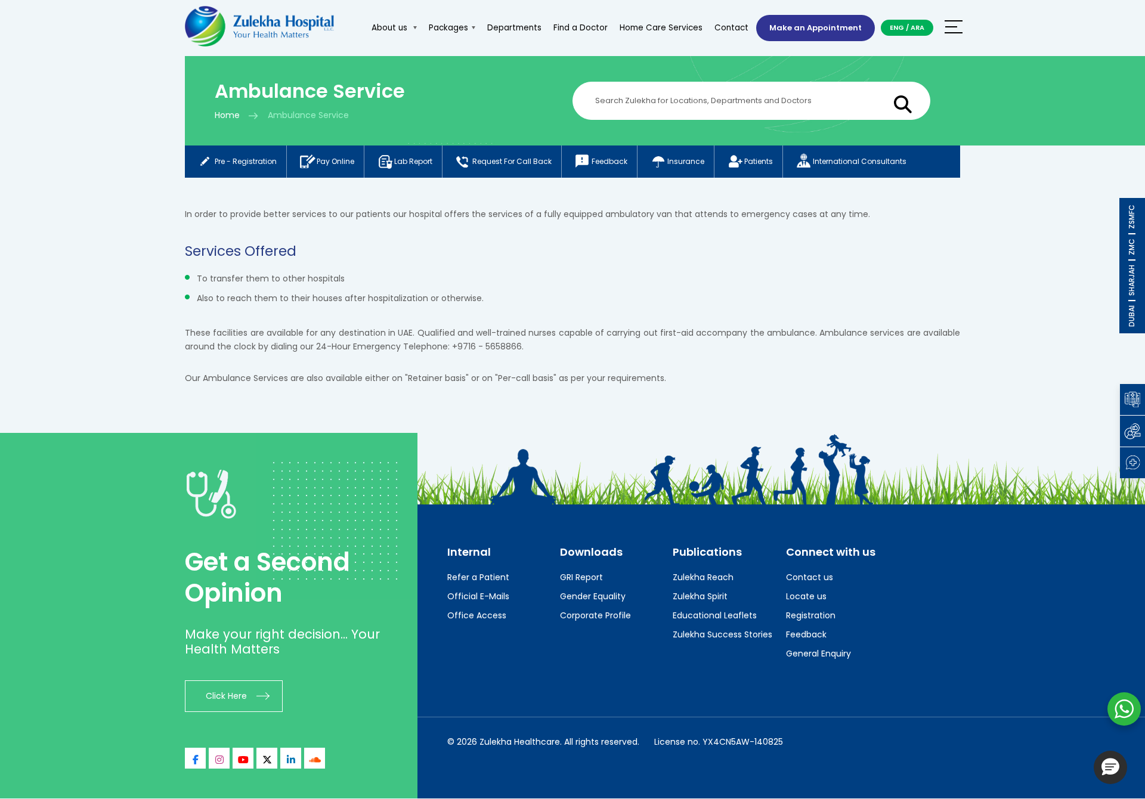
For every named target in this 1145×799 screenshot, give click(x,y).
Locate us (806, 596)
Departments (514, 27)
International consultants (859, 161)
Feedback (609, 161)
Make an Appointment (815, 27)
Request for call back (512, 161)
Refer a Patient (478, 577)
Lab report (413, 161)
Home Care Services (661, 27)
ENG (897, 27)
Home (227, 115)
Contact (731, 27)
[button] (1110, 767)
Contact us (809, 577)
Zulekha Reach (703, 577)
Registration (810, 615)
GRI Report (581, 577)
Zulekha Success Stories (722, 634)
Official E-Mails (478, 596)
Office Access (476, 615)
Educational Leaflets (715, 615)
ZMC (1132, 247)
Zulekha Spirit (700, 596)
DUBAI (1132, 316)
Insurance (685, 161)
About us (391, 27)
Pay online (335, 161)
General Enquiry (818, 653)
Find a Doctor (580, 27)
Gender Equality (593, 596)
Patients (758, 161)
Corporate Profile (595, 615)
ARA (917, 27)
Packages (448, 27)
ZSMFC (1132, 217)
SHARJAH (1132, 280)
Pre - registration (246, 161)
